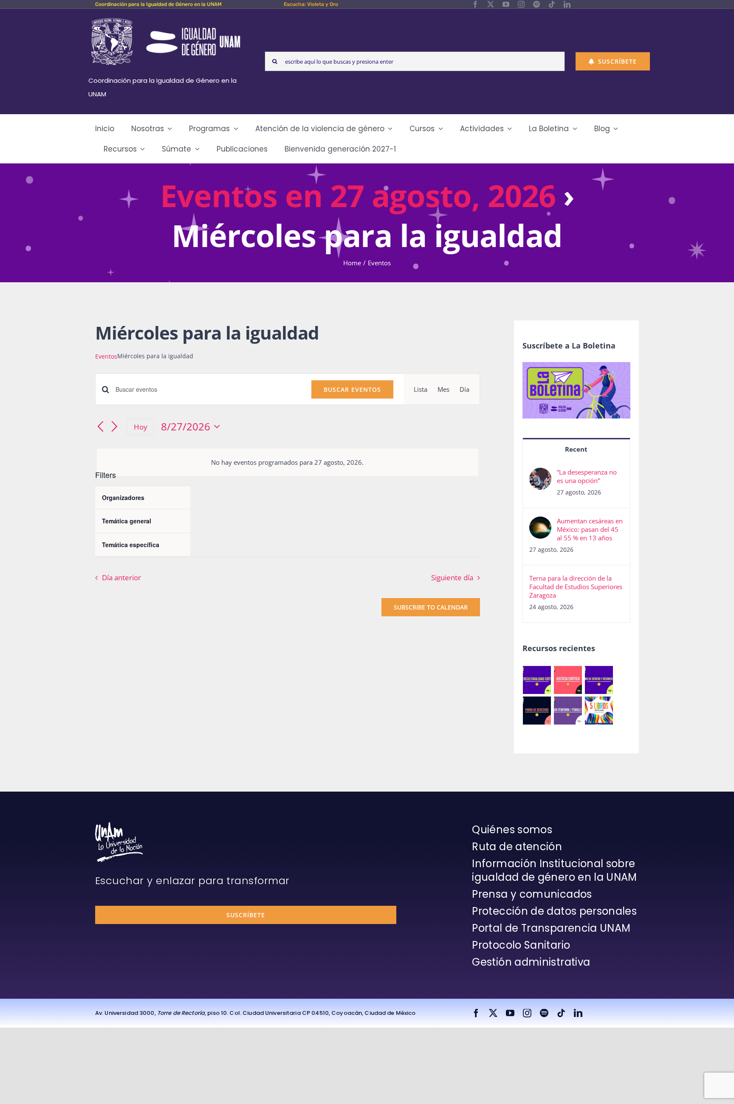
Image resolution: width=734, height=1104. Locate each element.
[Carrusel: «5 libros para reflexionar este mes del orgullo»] (599, 710)
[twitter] (490, 4)
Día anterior (121, 577)
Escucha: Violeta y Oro (311, 4)
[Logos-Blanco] (165, 18)
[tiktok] (551, 4)
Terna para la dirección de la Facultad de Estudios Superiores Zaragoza (575, 586)
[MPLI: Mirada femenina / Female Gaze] (568, 710)
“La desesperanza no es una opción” (587, 476)
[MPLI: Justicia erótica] (568, 680)
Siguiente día (452, 577)
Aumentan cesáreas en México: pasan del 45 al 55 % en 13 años (590, 529)
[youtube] (506, 4)
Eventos (106, 356)
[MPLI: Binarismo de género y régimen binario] (599, 680)
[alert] (287, 462)
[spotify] (536, 4)
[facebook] (475, 4)
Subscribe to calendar (431, 607)
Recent (576, 449)
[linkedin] (567, 4)
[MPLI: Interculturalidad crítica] (537, 680)
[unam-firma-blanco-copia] (119, 825)
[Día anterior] (100, 427)
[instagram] (521, 4)
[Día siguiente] (115, 427)
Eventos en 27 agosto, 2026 (358, 195)
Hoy (140, 427)
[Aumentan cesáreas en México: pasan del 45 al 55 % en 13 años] (540, 523)
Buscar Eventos (352, 389)
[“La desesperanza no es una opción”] (540, 474)
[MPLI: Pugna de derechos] (537, 710)
